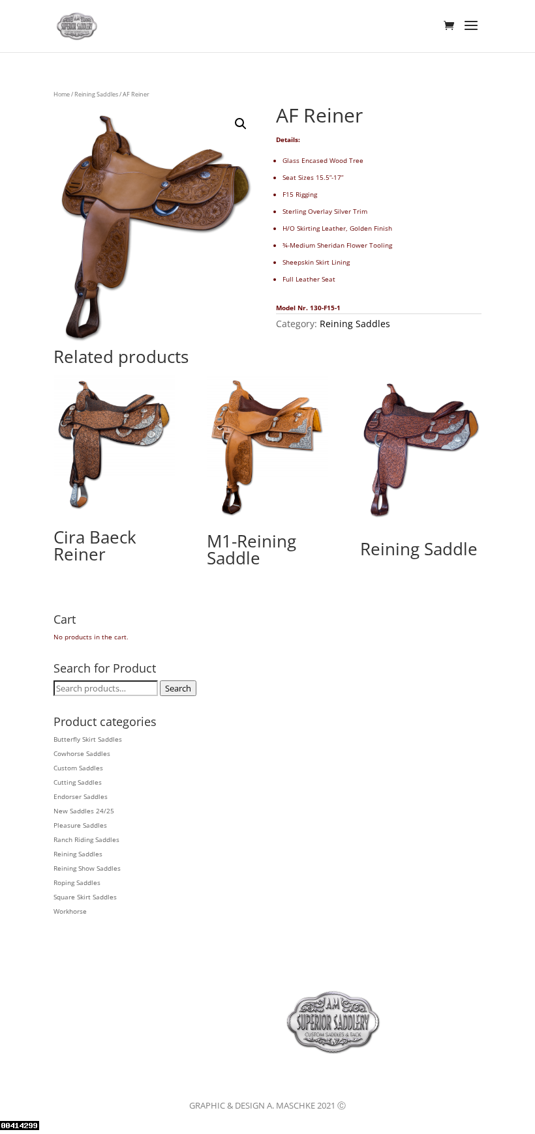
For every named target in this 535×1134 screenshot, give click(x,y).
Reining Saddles (96, 94)
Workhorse (70, 911)
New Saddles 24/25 (84, 810)
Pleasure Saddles (80, 825)
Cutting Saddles (78, 782)
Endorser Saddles (81, 796)
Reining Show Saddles (87, 868)
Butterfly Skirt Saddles (88, 739)
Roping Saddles (77, 882)
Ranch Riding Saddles (86, 839)
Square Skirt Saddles (85, 896)
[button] (240, 124)
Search (178, 688)
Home (62, 94)
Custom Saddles (78, 767)
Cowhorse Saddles (82, 753)
